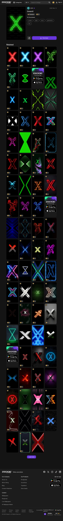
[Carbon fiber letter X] (38, 356)
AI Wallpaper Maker (7, 504)
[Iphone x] (51, 335)
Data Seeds (24, 488)
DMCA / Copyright (31, 510)
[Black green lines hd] (51, 99)
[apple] (51, 378)
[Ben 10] (25, 78)
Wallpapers (5, 495)
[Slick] (25, 228)
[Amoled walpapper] (12, 442)
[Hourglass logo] (25, 271)
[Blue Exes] (12, 228)
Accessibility (40, 510)
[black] (25, 421)
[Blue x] (51, 421)
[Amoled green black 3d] (38, 99)
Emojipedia (24, 479)
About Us (4, 479)
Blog (3, 485)
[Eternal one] (38, 335)
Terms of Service (4, 510)
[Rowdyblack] (12, 249)
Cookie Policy (17, 510)
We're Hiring (5, 482)
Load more (31, 457)
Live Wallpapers (6, 501)
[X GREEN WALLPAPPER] (51, 78)
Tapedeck (24, 485)
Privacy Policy (11, 510)
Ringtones (4, 498)
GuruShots (24, 482)
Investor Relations (7, 488)
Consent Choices (24, 510)
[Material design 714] (38, 442)
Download (45, 38)
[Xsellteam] (25, 335)
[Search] (49, 2)
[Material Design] (38, 399)
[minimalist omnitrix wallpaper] (25, 142)
